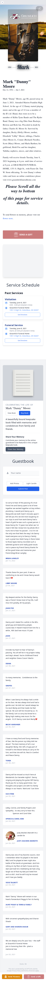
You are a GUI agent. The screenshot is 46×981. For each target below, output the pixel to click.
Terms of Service (29, 971)
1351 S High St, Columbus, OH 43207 (24, 310)
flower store (8, 218)
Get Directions (22, 315)
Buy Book (24, 413)
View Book (12, 413)
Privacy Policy (16, 971)
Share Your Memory (15, 449)
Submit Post (23, 489)
